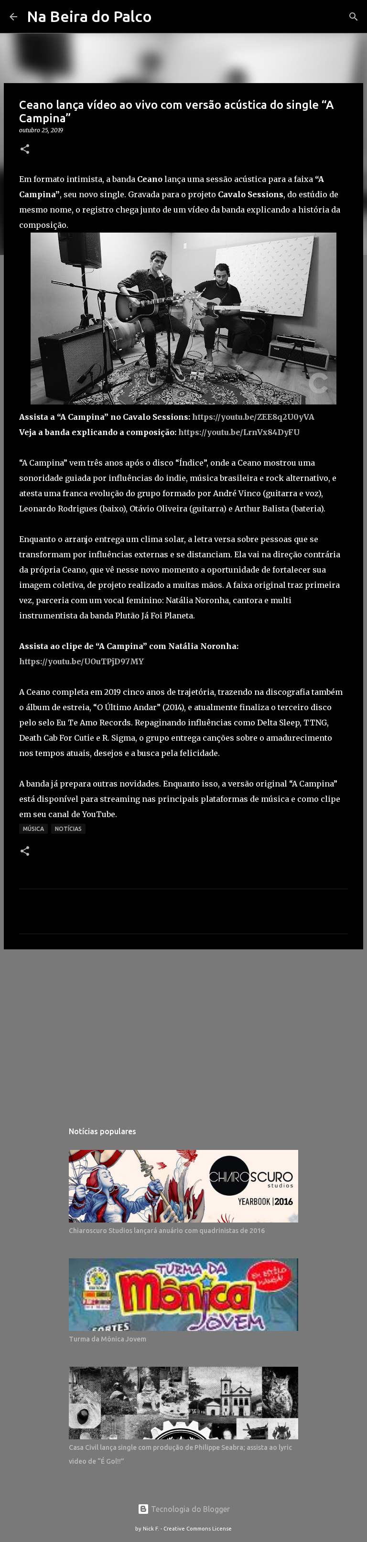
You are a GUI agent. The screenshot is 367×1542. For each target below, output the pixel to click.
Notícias (68, 829)
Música (33, 829)
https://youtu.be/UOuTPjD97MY (81, 661)
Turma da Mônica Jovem (107, 1339)
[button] (25, 149)
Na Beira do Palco (89, 16)
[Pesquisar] (353, 16)
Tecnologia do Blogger (189, 1509)
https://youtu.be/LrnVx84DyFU (239, 432)
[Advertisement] (183, 1030)
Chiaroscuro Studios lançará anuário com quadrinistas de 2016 (167, 1230)
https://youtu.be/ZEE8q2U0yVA (253, 417)
